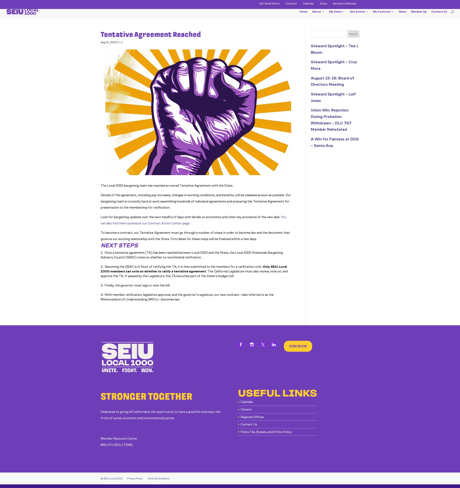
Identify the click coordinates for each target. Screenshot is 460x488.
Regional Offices (252, 417)
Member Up (419, 11)
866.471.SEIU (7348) (117, 445)
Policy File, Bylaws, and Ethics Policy (266, 432)
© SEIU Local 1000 (112, 478)
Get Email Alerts (269, 3)
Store (323, 3)
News (402, 11)
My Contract (382, 11)
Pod (120, 42)
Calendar (308, 3)
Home (303, 11)
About (316, 11)
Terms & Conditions (158, 478)
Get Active (357, 11)
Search (353, 34)
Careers (246, 409)
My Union (335, 11)
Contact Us (439, 11)
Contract (291, 3)
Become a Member (345, 3)
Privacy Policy (134, 478)
